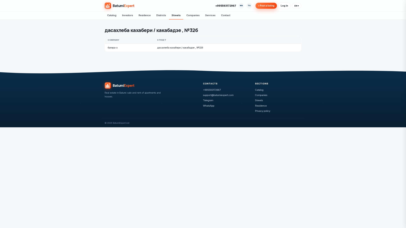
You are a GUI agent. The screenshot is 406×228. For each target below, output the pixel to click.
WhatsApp (208, 105)
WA (241, 5)
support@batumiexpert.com (218, 95)
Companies (193, 15)
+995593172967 (225, 5)
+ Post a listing (266, 5)
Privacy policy (262, 110)
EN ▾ (296, 5)
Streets (176, 15)
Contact (225, 15)
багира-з (113, 47)
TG (249, 5)
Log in (284, 5)
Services (210, 15)
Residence (145, 15)
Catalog (111, 15)
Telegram (208, 100)
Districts (161, 15)
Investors (127, 15)
